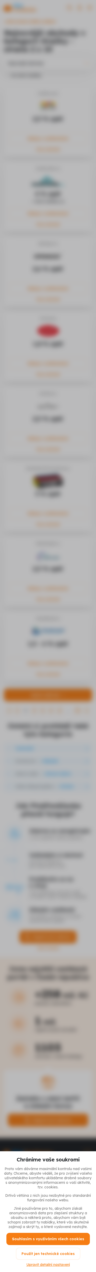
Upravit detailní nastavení (48, 1264)
